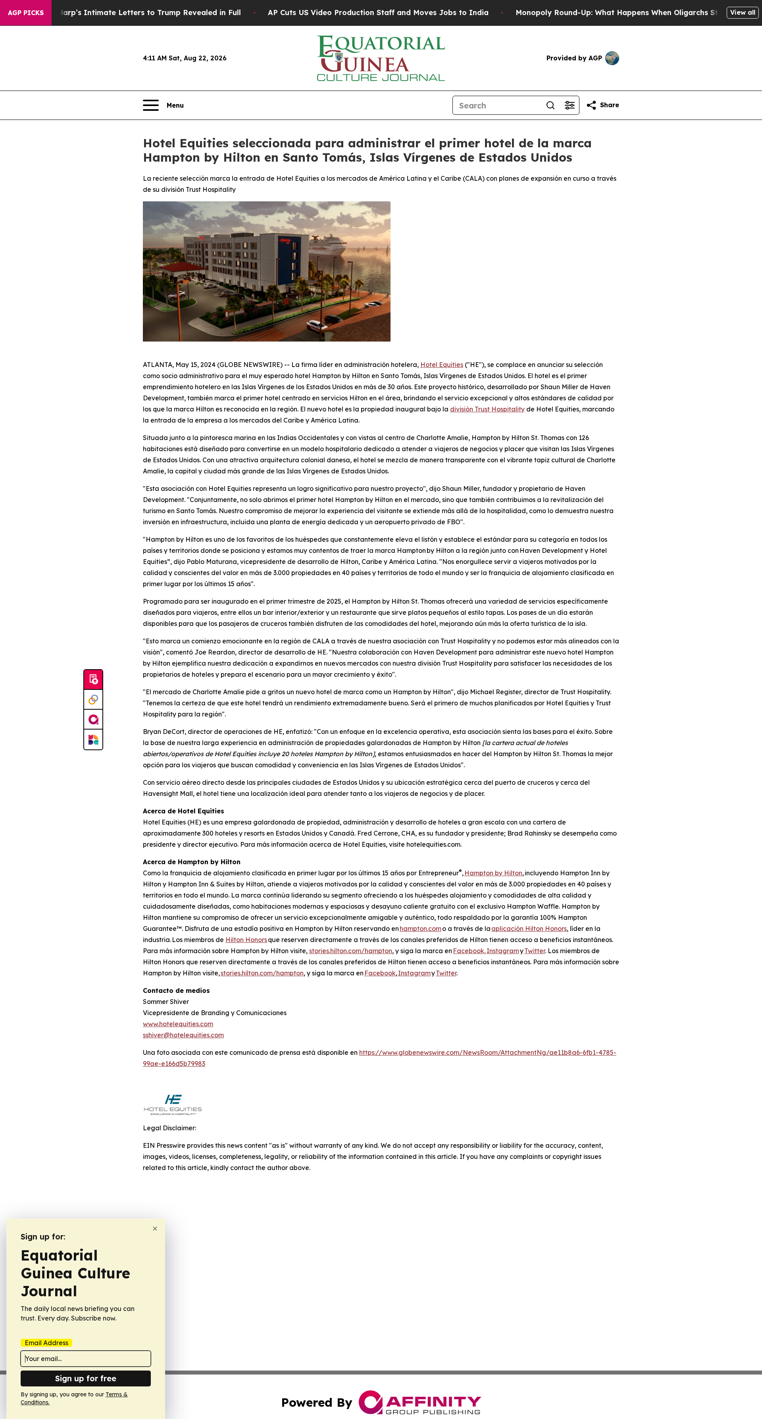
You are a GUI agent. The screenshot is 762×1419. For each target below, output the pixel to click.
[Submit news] (93, 680)
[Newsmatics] (93, 739)
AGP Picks (26, 13)
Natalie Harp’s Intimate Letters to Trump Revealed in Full (134, 12)
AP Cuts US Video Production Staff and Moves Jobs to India (378, 12)
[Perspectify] (93, 700)
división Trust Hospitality (487, 409)
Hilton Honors (246, 940)
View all (742, 12)
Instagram (503, 951)
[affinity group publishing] (93, 720)
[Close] (155, 1228)
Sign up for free (85, 1378)
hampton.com (420, 928)
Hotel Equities (441, 365)
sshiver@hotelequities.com (183, 1035)
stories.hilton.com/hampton (350, 951)
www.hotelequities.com (178, 1024)
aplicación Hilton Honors (529, 928)
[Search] (550, 105)
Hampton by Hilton (493, 873)
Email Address (46, 1343)
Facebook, (469, 951)
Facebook (380, 973)
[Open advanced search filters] (569, 105)
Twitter (534, 951)
